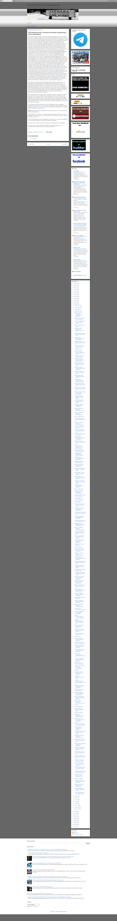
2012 (75, 815)
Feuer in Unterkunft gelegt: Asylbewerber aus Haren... (79, 601)
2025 (75, 285)
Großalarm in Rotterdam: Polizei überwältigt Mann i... (80, 748)
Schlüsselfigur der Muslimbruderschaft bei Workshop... (80, 558)
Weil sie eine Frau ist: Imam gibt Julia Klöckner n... (79, 626)
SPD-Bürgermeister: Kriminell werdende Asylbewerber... (79, 360)
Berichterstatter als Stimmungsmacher (79, 663)
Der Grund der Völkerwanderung (79, 498)
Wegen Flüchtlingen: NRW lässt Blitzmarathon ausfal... (80, 409)
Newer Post (31, 144)
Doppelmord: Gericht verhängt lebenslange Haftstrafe (80, 781)
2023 (75, 289)
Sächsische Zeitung (40, 106)
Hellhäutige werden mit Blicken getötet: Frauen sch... (80, 342)
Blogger (65, 911)
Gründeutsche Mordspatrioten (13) (80, 236)
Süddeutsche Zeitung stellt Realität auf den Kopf (80, 532)
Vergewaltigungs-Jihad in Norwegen (80, 598)
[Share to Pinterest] (51, 132)
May (76, 801)
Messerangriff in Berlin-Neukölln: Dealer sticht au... (80, 384)
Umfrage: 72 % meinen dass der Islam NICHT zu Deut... (80, 482)
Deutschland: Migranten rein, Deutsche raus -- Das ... (80, 431)
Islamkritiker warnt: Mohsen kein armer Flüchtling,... (79, 673)
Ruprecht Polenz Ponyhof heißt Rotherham (80, 495)
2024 (75, 287)
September (77, 311)
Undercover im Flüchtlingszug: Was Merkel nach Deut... (79, 380)
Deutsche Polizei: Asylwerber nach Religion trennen (79, 447)
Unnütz (76, 444)
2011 (75, 816)
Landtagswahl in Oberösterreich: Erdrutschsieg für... (79, 454)
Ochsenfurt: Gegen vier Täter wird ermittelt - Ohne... (80, 372)
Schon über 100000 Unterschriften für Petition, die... (79, 465)
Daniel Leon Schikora (78, 235)
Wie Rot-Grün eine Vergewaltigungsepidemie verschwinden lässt (39, 893)
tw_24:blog (76, 170)
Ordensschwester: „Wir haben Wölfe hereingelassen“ (43, 886)
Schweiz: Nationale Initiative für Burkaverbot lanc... (79, 413)
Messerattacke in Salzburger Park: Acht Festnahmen (80, 438)
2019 (75, 296)
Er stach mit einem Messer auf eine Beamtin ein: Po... (79, 775)
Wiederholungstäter (79, 712)
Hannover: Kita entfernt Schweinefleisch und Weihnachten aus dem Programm (48, 880)
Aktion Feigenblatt (78, 547)
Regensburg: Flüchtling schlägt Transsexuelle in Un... (80, 334)
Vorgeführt (77, 670)
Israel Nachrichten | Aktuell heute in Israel (80, 211)
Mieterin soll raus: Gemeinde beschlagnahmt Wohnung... (78, 314)
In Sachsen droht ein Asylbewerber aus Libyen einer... (79, 405)
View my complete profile (77, 834)
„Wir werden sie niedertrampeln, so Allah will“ (79, 486)
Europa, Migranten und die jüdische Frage (79, 793)
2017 (75, 300)
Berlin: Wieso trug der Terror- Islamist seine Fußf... (80, 753)
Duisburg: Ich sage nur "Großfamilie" (79, 634)
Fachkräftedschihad (79, 706)
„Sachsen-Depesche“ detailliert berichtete (54, 68)
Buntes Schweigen (78, 778)
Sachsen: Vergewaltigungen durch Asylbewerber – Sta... (80, 621)
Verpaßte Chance (78, 349)
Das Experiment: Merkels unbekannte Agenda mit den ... (80, 513)
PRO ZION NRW (77, 271)
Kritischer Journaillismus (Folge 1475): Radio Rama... (80, 469)
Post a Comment (33, 138)
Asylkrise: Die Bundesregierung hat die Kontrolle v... (80, 338)
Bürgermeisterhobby (79, 489)
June (76, 799)
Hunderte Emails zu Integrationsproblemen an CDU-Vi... (80, 368)
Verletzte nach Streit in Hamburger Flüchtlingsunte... (79, 667)
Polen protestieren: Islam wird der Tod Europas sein (80, 757)
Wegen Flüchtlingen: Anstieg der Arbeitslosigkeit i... (79, 492)
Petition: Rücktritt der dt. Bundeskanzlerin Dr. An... (80, 586)
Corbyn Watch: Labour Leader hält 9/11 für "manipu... (79, 473)
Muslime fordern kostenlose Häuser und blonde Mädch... (80, 590)
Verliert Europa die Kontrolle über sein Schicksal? (79, 639)
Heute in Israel (77, 259)
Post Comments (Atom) (50, 147)
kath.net (29, 129)
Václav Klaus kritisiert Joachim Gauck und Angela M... (79, 660)
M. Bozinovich (77, 247)
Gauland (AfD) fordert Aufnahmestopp (79, 356)
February (77, 807)
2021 (75, 292)
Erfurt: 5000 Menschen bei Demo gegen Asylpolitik (79, 577)
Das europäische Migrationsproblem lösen (79, 709)
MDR (43, 108)
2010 (75, 818)
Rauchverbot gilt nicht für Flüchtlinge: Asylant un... (80, 768)
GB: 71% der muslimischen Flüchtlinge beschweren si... (80, 655)
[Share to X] (48, 132)
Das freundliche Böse (79, 416)
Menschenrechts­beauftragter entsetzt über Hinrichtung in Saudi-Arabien (47, 863)
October (77, 309)
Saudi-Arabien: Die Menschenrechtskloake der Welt (80, 477)
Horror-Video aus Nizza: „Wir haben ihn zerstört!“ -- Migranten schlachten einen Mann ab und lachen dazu (53, 856)
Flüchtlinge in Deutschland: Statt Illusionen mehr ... (79, 715)
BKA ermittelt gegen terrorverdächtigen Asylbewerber (79, 693)
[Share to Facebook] (50, 132)
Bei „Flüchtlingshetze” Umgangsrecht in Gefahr (79, 401)
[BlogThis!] (47, 132)
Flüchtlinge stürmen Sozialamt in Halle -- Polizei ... (79, 397)
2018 (75, 298)
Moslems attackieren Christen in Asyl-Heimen (80, 441)
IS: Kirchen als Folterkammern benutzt (80, 609)
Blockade (76, 704)
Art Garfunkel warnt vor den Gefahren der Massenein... (79, 650)
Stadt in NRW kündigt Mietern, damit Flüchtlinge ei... (79, 582)
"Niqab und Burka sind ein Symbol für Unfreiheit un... (80, 562)
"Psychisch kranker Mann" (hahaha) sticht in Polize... (80, 732)
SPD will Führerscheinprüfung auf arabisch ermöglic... (80, 724)
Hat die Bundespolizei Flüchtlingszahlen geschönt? (79, 517)
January (77, 808)
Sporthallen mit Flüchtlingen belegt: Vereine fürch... (79, 458)
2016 (75, 302)
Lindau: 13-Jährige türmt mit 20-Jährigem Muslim (80, 322)
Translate (36, 906)
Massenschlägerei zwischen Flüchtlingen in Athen (80, 353)
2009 (75, 820)
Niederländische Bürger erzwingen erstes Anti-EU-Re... (80, 573)
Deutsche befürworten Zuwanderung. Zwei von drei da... (79, 550)
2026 (75, 283)
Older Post (65, 144)
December (77, 305)
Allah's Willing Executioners (80, 223)
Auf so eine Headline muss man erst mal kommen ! (79, 764)
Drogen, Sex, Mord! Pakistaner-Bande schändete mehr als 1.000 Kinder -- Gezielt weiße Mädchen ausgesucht (49, 896)
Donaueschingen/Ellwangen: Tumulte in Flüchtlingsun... (80, 393)
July (76, 797)
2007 (75, 824)
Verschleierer (77, 636)
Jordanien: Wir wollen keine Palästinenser (79, 760)
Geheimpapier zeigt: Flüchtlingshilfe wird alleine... (79, 376)
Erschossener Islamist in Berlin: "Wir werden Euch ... (80, 740)
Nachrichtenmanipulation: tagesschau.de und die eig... (80, 389)
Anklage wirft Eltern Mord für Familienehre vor (80, 521)
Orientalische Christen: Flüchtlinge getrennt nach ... (79, 364)
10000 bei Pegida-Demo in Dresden (80, 434)
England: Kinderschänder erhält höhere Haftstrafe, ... (80, 744)
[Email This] (46, 132)
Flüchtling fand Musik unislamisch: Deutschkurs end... (79, 736)
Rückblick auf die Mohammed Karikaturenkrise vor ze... (79, 330)
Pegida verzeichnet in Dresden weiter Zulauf (80, 643)
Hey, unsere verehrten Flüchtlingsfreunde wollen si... (79, 537)
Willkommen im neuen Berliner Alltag (79, 690)
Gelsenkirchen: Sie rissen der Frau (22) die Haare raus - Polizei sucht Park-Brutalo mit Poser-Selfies (47, 849)
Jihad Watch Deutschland (43, 5)
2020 (75, 294)
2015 (75, 304)
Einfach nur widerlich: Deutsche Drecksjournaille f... (79, 554)
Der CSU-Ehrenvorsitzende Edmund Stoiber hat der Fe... (80, 682)
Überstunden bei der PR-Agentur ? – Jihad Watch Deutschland (79, 182)
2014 (75, 811)
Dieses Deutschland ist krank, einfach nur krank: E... (79, 347)
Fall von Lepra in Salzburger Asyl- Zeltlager (79, 728)
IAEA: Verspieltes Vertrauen (78, 501)
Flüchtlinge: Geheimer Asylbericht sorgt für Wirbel (79, 566)
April (76, 803)
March (76, 805)
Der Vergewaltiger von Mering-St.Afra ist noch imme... (80, 789)
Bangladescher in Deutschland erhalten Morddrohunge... (80, 524)
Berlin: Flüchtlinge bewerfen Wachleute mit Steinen (79, 594)
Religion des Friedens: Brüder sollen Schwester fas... (79, 785)
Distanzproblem (77, 172)
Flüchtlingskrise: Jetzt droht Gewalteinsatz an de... (80, 419)
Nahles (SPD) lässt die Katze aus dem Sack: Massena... (80, 697)
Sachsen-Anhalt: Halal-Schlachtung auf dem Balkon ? (38, 852)
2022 (75, 291)
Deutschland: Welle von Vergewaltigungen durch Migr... (80, 686)
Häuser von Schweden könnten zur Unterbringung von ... (80, 423)
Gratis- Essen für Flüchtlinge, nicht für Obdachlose (79, 719)
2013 (75, 813)
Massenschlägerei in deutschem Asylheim (79, 450)
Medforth (76, 832)
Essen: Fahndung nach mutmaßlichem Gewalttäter (79, 612)
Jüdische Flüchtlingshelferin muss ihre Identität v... (80, 616)
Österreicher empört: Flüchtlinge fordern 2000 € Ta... (79, 646)
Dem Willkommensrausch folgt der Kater (80, 570)
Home (48, 144)
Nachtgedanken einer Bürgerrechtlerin (79, 462)
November (77, 307)
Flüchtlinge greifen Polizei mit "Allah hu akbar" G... (80, 772)
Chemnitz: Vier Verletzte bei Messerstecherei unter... (80, 505)
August (76, 796)
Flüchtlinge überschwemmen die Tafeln (79, 677)
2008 (75, 822)
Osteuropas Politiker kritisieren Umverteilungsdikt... (79, 605)
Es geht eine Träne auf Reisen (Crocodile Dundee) (79, 630)
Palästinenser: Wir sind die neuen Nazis (79, 318)
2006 (75, 826)
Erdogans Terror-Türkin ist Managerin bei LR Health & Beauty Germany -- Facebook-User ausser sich (47, 876)
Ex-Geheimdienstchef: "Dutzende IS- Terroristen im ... (79, 509)
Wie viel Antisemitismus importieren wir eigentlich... (79, 541)
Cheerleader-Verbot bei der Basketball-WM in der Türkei (43, 869)
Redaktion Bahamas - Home (80, 275)
